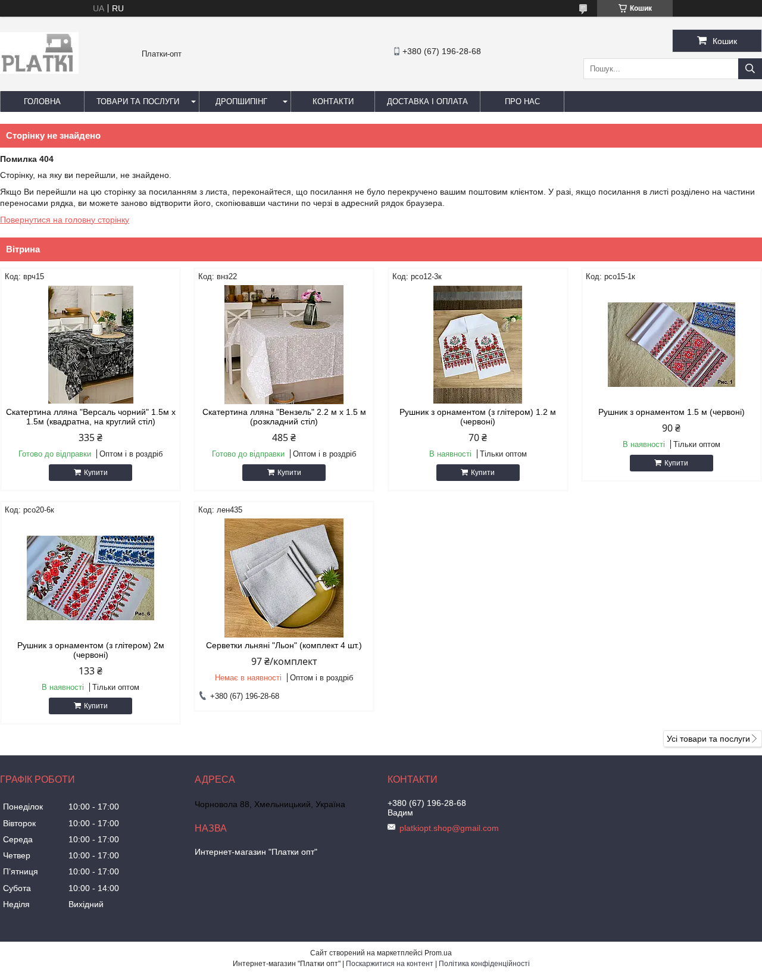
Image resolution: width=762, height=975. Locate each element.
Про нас (522, 101)
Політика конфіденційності (484, 964)
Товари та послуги (137, 101)
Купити (96, 472)
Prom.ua (438, 953)
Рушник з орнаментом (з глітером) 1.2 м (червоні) (477, 416)
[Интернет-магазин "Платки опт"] (39, 71)
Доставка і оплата (427, 101)
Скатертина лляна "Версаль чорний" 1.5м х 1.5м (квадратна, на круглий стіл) (91, 416)
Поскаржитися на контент (389, 964)
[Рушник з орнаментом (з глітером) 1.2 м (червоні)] (478, 344)
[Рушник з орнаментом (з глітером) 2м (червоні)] (90, 578)
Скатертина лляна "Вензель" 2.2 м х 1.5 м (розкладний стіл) (284, 416)
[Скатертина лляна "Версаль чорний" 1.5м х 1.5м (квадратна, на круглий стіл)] (90, 344)
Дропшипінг (241, 101)
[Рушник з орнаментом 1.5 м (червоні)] (671, 344)
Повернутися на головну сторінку (64, 219)
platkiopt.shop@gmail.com (449, 828)
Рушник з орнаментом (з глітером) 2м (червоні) (90, 650)
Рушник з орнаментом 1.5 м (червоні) (671, 412)
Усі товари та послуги (708, 738)
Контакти (333, 101)
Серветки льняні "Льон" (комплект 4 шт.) (284, 645)
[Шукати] (750, 68)
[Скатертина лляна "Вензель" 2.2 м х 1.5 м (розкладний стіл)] (284, 344)
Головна (42, 101)
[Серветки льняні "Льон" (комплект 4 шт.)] (284, 578)
